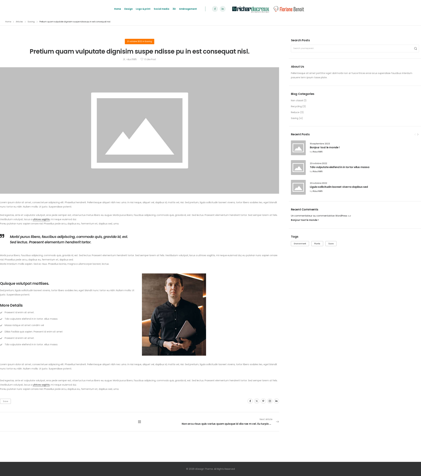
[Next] (417, 134)
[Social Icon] (215, 9)
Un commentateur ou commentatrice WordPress (319, 215)
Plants (317, 243)
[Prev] (415, 134)
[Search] (415, 48)
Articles (19, 21)
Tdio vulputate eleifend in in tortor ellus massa (339, 167)
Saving (31, 21)
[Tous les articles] (139, 422)
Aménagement (188, 9)
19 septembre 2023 (320, 143)
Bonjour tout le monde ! (325, 147)
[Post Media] (298, 147)
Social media (161, 9)
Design (128, 9)
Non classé (297, 100)
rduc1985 (318, 151)
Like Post (150, 59)
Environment (300, 243)
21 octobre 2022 (134, 41)
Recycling (296, 106)
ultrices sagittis (41, 219)
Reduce (295, 112)
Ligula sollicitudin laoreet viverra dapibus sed (339, 187)
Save (330, 243)
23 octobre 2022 (318, 163)
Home (117, 9)
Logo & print (143, 9)
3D (174, 9)
